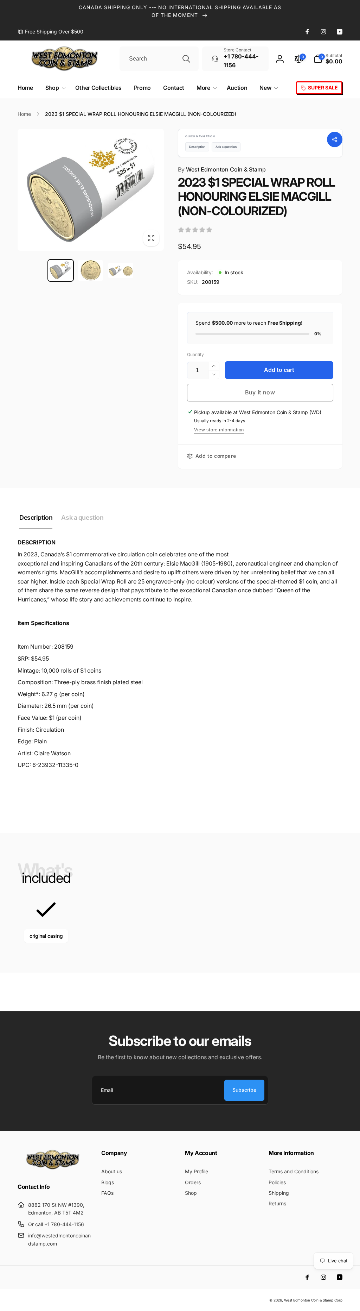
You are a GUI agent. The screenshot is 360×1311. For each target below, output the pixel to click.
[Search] (186, 59)
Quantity (195, 354)
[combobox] (159, 58)
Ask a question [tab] (82, 517)
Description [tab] (35, 517)
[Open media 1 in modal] (91, 190)
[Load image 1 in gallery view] (60, 270)
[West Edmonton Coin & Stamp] (54, 1168)
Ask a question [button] (226, 147)
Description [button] (197, 147)
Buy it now (260, 392)
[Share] (334, 139)
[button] (328, 59)
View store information (219, 429)
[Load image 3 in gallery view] (120, 270)
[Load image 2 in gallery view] (90, 270)
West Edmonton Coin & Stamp (222, 169)
